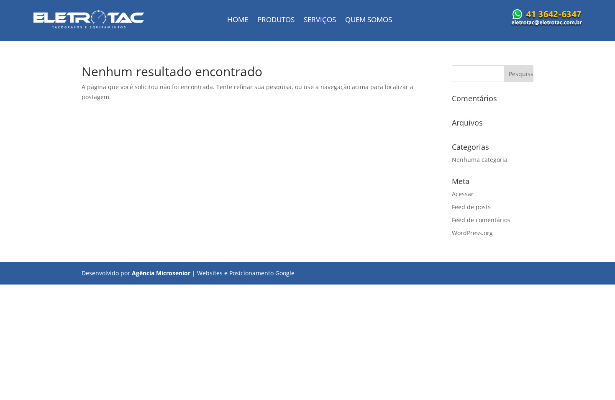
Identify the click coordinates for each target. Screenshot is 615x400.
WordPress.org (472, 233)
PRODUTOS (276, 20)
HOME (237, 20)
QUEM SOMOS (368, 20)
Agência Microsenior (161, 273)
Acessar (463, 194)
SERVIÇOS (320, 20)
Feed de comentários (481, 220)
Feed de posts (471, 207)
